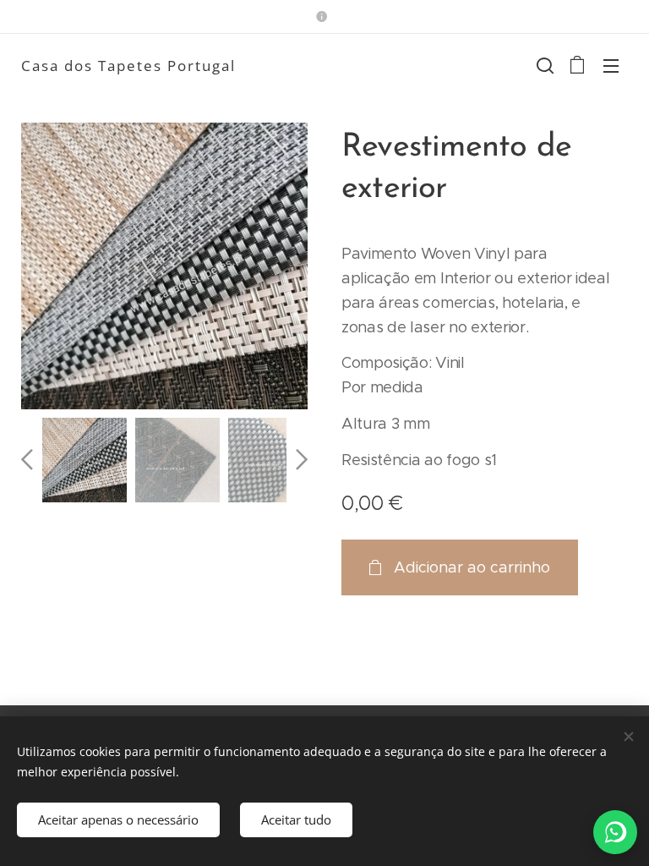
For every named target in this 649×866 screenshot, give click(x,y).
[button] (543, 65)
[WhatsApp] (615, 832)
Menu (611, 65)
